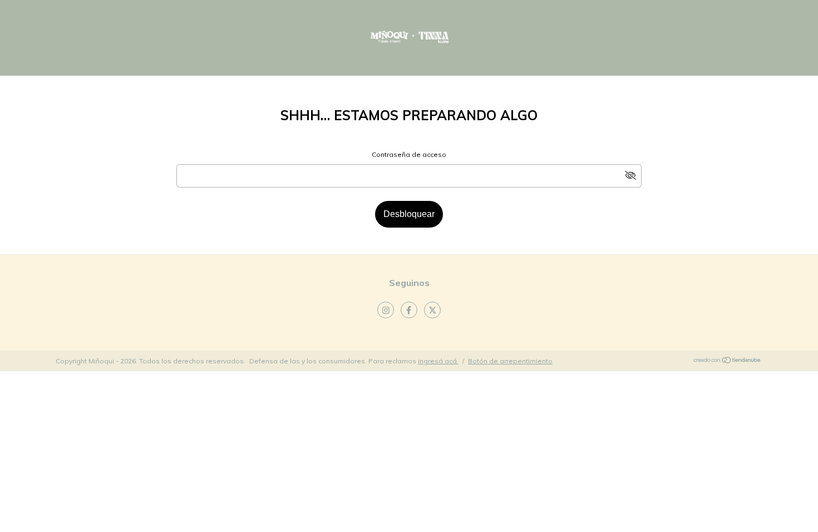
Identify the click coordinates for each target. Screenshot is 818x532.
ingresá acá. (438, 361)
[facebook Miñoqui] (409, 310)
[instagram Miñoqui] (385, 310)
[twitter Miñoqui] (432, 310)
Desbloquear (409, 214)
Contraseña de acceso (409, 154)
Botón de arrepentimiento (510, 361)
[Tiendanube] (727, 361)
